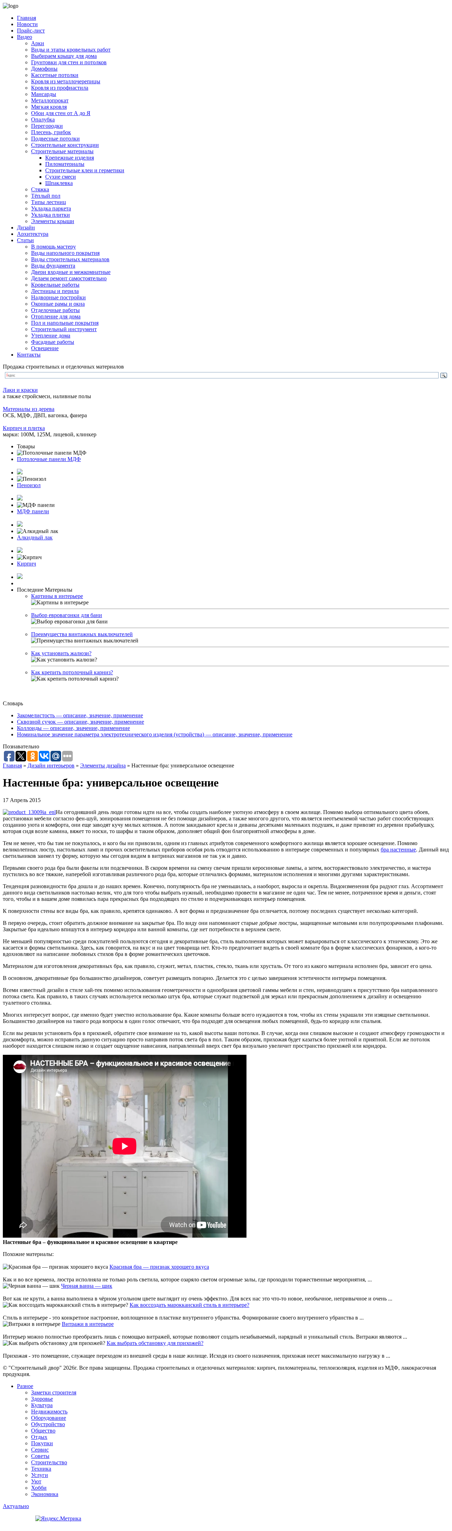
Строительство (49, 1462)
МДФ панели (33, 511)
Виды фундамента (53, 266)
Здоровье (42, 1399)
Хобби (39, 1488)
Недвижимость (49, 1412)
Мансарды (43, 94)
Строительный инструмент (64, 329)
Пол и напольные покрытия (65, 323)
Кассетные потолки (54, 75)
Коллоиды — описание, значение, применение (73, 728)
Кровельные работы (55, 285)
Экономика (44, 1494)
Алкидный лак (35, 537)
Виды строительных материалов (70, 259)
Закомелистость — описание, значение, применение (80, 715)
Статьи (25, 240)
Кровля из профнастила (59, 88)
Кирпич (26, 564)
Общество (43, 1431)
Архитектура (32, 234)
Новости (27, 24)
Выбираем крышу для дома (64, 56)
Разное (25, 1386)
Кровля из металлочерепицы (65, 81)
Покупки (42, 1443)
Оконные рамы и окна (58, 304)
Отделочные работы (55, 310)
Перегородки (47, 126)
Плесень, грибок (51, 132)
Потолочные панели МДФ (49, 459)
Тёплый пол (45, 196)
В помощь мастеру (53, 247)
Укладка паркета (51, 208)
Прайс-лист (31, 31)
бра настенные (398, 850)
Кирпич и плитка (24, 428)
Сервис (40, 1450)
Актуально (16, 1506)
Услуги (39, 1475)
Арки (37, 43)
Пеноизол (29, 485)
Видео (24, 37)
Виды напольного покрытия (65, 253)
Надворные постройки (58, 297)
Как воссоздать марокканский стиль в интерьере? (189, 1305)
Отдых (39, 1437)
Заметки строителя (53, 1392)
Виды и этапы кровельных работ (71, 50)
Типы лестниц (48, 202)
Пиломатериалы (64, 164)
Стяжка (40, 189)
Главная (26, 18)
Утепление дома (50, 336)
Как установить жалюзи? (61, 653)
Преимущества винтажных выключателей (82, 634)
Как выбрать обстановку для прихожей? (155, 1343)
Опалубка (43, 119)
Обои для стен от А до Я (60, 113)
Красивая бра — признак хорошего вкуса (159, 1267)
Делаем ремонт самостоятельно (69, 278)
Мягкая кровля (49, 107)
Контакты (29, 355)
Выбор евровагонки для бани (66, 615)
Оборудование (48, 1418)
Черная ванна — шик (86, 1286)
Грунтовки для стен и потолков (69, 62)
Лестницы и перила (55, 291)
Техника (41, 1469)
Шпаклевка (59, 183)
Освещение (45, 348)
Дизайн (26, 228)
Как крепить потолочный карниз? (72, 672)
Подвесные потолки (55, 139)
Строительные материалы (62, 151)
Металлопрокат (50, 100)
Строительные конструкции (65, 145)
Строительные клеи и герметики (84, 170)
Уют (36, 1481)
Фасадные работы (52, 342)
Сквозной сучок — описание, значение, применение (80, 722)
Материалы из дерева (28, 409)
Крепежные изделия (69, 158)
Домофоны (44, 69)
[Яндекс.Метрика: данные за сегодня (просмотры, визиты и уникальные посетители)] (58, 1518)
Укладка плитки (50, 215)
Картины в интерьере (57, 596)
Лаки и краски (20, 390)
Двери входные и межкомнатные (71, 272)
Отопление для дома (56, 316)
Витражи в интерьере (88, 1324)
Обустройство (48, 1424)
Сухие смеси (60, 177)
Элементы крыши (52, 221)
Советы (40, 1456)
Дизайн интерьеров (51, 765)
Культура (42, 1405)
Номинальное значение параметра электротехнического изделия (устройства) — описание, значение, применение (154, 734)
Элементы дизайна (103, 765)
